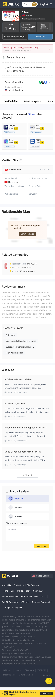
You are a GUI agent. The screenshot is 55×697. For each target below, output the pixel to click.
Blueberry (29, 670)
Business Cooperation (42, 602)
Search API (38, 591)
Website (40, 36)
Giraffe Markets (26, 675)
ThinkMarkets (9, 675)
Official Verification (29, 596)
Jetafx (18, 670)
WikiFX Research (10, 602)
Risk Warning (33, 585)
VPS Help (25, 602)
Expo (43, 596)
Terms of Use (8, 591)
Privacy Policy (23, 591)
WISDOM (42, 670)
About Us (6, 585)
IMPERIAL (7, 670)
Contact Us (19, 585)
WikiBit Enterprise (10, 596)
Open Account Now (14, 36)
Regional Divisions (13, 607)
